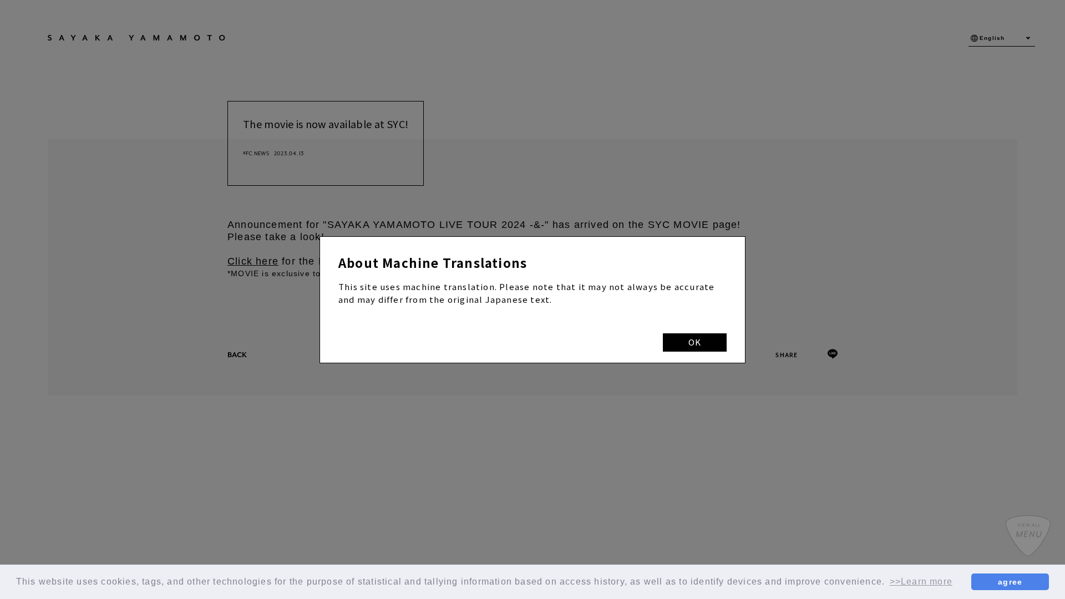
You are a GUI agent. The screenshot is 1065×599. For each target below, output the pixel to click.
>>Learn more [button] (921, 581)
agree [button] (1010, 581)
